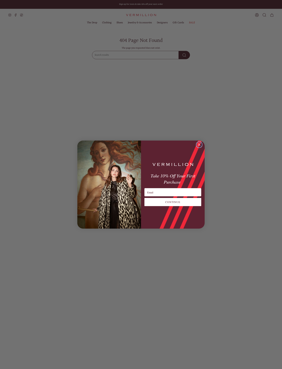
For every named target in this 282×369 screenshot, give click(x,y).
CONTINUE (172, 202)
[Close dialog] (199, 145)
